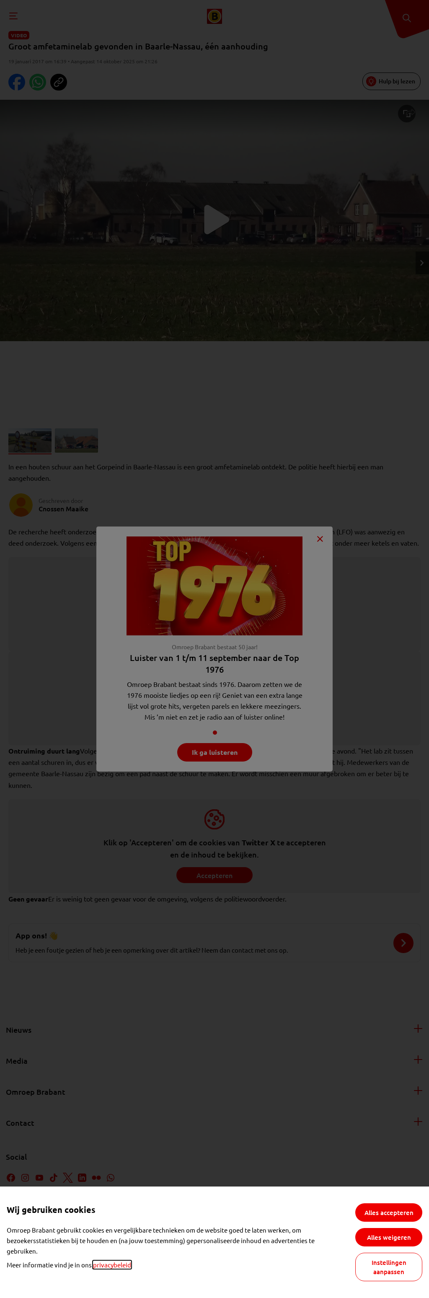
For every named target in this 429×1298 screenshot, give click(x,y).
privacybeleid (112, 1265)
